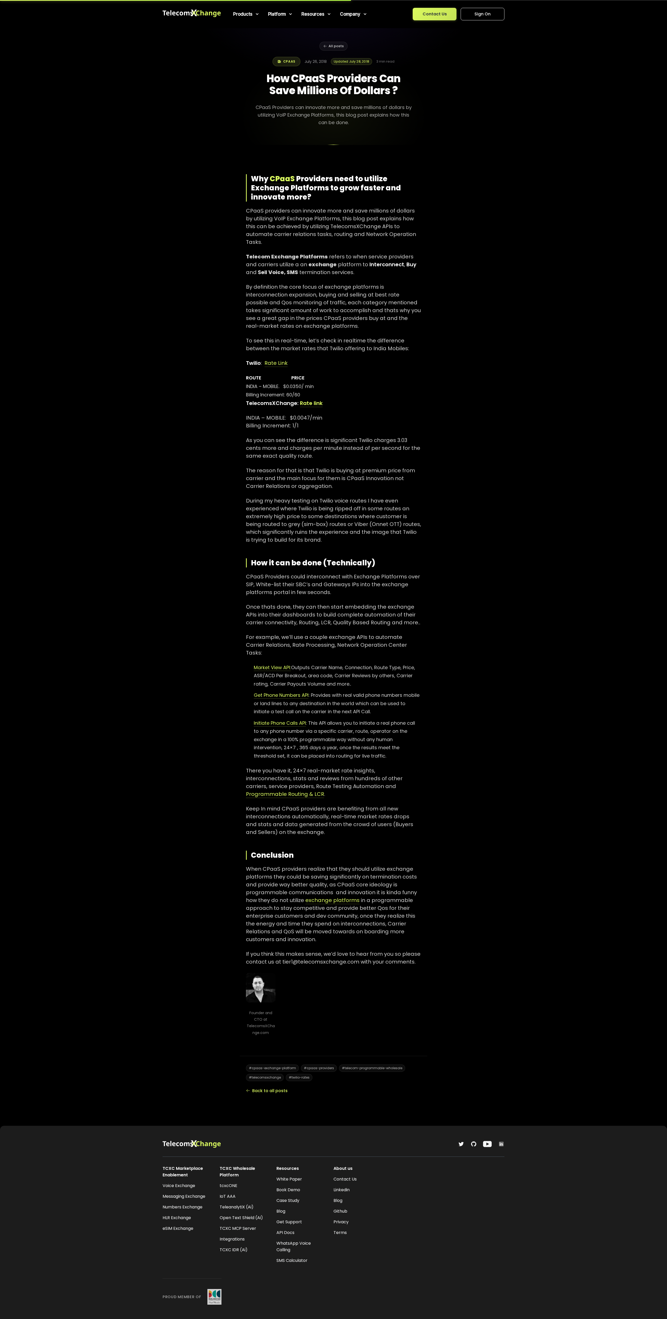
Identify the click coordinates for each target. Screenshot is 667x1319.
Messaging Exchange (184, 1196)
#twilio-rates (299, 1077)
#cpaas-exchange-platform (272, 1068)
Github (340, 1211)
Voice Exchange (179, 1186)
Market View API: (272, 667)
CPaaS (282, 179)
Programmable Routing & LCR (285, 794)
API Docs (285, 1233)
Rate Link (276, 363)
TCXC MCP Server (238, 1228)
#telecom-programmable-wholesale (372, 1068)
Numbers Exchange (182, 1207)
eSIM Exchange (178, 1228)
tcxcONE (228, 1186)
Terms (340, 1233)
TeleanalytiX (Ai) (237, 1207)
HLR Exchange (177, 1218)
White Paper (289, 1179)
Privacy (341, 1222)
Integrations (232, 1239)
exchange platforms (332, 900)
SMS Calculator (291, 1260)
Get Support (289, 1222)
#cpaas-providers (319, 1068)
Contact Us (435, 14)
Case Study (287, 1200)
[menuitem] (246, 14)
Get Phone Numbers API (281, 695)
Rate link (311, 403)
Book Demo (288, 1190)
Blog (280, 1211)
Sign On (482, 14)
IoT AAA (228, 1196)
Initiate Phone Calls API (280, 723)
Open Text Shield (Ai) (241, 1218)
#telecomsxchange (265, 1077)
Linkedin (342, 1190)
